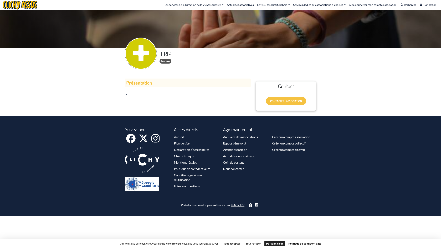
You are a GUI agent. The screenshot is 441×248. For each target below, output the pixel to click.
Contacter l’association (286, 101)
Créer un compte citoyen (288, 150)
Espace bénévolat (234, 143)
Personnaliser (274, 243)
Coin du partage (233, 162)
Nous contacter (233, 169)
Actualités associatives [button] (240, 4)
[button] (408, 5)
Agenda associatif (235, 150)
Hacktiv (237, 205)
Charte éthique (184, 156)
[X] (143, 141)
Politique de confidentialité (192, 169)
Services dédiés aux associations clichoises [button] (318, 4)
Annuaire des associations (240, 137)
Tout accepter (231, 243)
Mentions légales (185, 162)
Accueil (179, 137)
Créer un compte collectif (289, 143)
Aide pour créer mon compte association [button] (373, 4)
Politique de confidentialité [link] (304, 243)
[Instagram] (155, 141)
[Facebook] (131, 141)
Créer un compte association (291, 137)
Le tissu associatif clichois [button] (272, 4)
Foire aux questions (187, 186)
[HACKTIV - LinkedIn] (256, 205)
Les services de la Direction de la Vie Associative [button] (193, 4)
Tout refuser (253, 243)
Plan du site (181, 143)
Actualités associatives (238, 156)
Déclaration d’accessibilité (191, 150)
